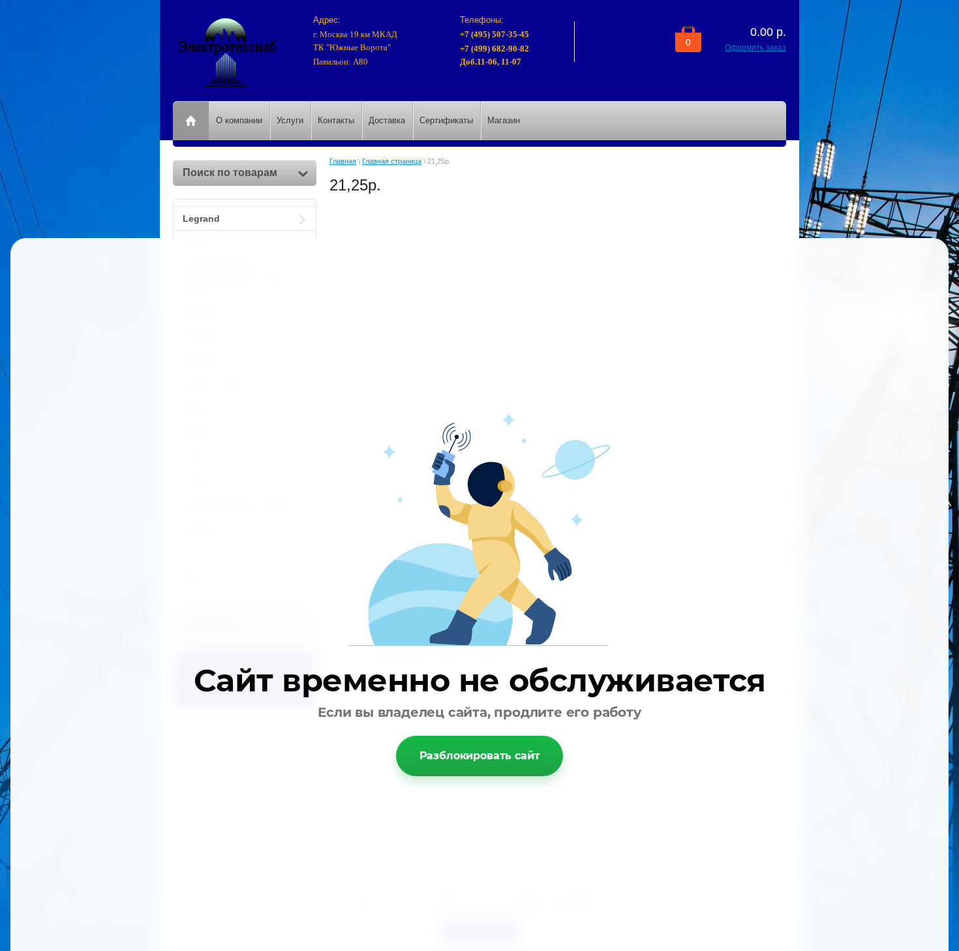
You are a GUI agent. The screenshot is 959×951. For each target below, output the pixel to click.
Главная (342, 161)
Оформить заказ (755, 47)
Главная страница (391, 161)
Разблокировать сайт (479, 755)
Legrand (201, 218)
